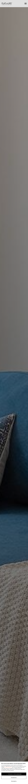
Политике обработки (8, 767)
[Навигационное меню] (26, 3)
